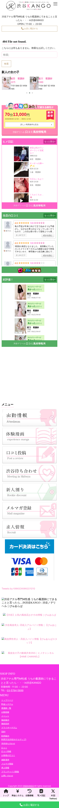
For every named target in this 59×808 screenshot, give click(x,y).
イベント (5, 716)
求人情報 (5, 767)
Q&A (3, 731)
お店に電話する (31, 28)
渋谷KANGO (28, 786)
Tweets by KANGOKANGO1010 (18, 588)
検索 (6, 63)
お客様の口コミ (8, 755)
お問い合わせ (7, 775)
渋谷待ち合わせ (8, 743)
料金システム (7, 704)
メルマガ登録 (7, 764)
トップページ (7, 700)
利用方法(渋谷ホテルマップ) (13, 739)
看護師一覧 (6, 708)
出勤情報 (5, 712)
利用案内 (5, 736)
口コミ (4, 748)
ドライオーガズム (9, 727)
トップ (6, 795)
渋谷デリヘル (19, 132)
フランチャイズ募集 (10, 771)
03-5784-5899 (15, 690)
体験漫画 (5, 759)
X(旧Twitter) (53, 797)
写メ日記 (41, 795)
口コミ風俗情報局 (35, 131)
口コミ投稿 (6, 751)
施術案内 (5, 720)
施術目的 (5, 723)
